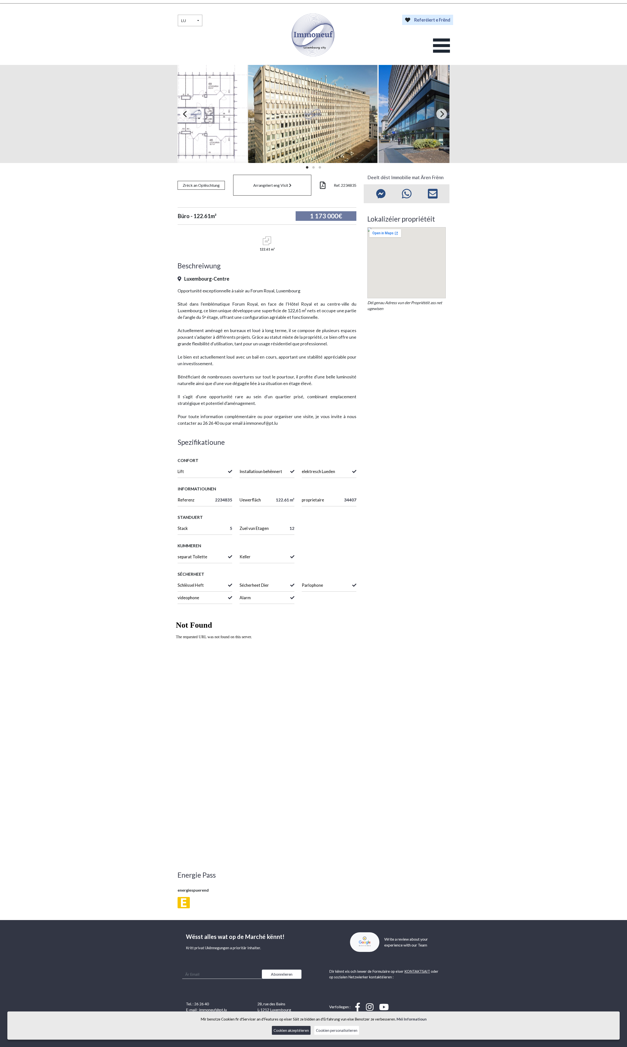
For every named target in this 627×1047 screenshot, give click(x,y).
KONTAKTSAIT (417, 971)
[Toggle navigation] (441, 45)
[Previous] (185, 114)
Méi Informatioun (412, 1019)
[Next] (441, 114)
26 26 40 (201, 1003)
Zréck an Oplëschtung (201, 185)
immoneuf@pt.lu (213, 1009)
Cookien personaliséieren (336, 1030)
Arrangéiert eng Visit (271, 185)
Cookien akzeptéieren (291, 1030)
